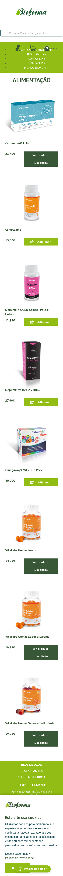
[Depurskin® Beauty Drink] (31, 360)
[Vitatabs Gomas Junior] (31, 521)
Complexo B (13, 230)
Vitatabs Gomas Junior (20, 550)
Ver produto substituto (41, 159)
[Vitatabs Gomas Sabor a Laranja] (31, 607)
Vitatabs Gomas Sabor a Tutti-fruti (29, 723)
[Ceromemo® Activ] (31, 114)
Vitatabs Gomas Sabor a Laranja (27, 637)
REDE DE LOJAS (31, 765)
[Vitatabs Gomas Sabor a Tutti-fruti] (31, 694)
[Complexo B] (31, 200)
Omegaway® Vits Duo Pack (23, 470)
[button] (33, 868)
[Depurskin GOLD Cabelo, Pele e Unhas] (31, 280)
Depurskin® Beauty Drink (22, 390)
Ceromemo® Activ (17, 143)
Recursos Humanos (32, 785)
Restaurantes (31, 771)
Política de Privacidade (19, 857)
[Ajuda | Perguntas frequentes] (47, 48)
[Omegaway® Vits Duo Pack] (31, 441)
